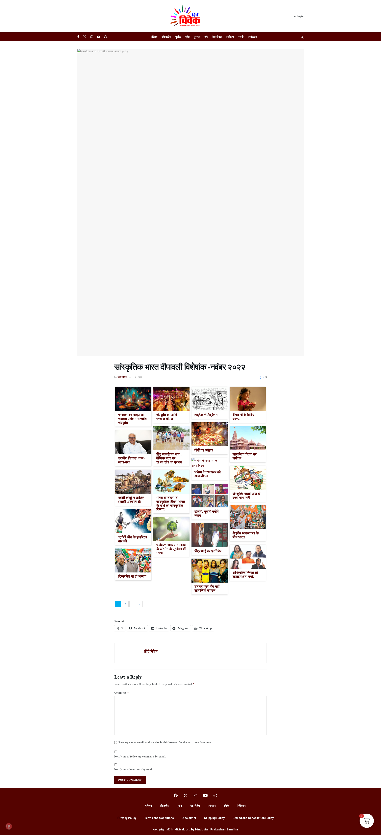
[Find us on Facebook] (78, 36)
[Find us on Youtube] (98, 36)
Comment (121, 692)
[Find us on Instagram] (91, 36)
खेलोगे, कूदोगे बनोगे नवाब (206, 513)
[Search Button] (302, 36)
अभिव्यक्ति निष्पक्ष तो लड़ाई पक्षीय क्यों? (245, 574)
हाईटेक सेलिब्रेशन (205, 414)
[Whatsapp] (215, 796)
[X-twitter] (186, 796)
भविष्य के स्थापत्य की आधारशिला (207, 473)
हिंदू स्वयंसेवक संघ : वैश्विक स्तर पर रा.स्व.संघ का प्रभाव (169, 458)
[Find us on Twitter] (84, 36)
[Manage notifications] (9, 826)
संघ (206, 37)
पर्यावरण (230, 37)
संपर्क (240, 37)
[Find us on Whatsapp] (105, 36)
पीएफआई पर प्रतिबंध (207, 550)
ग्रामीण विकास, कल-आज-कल (131, 460)
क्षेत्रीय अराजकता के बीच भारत (246, 535)
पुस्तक (197, 37)
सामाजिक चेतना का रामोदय (245, 456)
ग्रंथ (187, 37)
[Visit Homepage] (185, 16)
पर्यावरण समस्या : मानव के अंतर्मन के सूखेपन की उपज (171, 548)
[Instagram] (195, 796)
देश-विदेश (217, 37)
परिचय (154, 37)
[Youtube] (205, 796)
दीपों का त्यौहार (203, 450)
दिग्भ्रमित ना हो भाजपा (132, 576)
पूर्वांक (178, 37)
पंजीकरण (252, 37)
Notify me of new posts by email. (133, 769)
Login (300, 16)
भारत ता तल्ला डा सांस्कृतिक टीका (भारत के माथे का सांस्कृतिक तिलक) (170, 503)
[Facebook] (176, 796)
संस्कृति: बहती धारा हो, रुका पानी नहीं (247, 495)
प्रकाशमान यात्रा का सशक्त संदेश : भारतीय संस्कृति (132, 418)
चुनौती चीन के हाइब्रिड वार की (132, 539)
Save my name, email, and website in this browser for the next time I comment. (165, 742)
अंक (140, 377)
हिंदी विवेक (122, 377)
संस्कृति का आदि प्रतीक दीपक (166, 416)
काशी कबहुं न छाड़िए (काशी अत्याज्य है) (131, 499)
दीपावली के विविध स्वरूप (244, 416)
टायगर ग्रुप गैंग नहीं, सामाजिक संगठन (207, 588)
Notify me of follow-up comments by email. (140, 756)
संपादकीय (166, 37)
